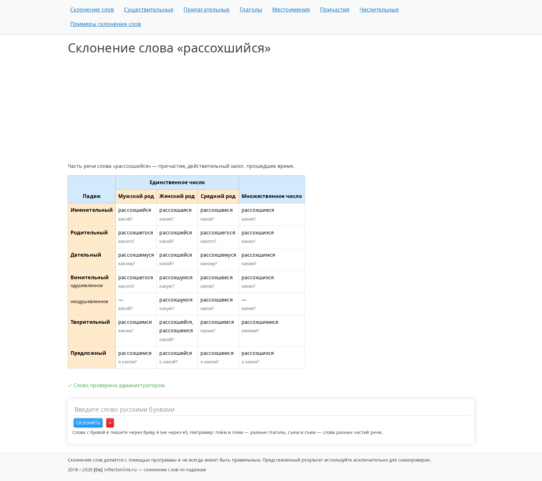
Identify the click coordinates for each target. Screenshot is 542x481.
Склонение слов (92, 9)
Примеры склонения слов (105, 24)
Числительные (379, 9)
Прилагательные (206, 9)
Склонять (88, 423)
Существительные (148, 9)
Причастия (334, 9)
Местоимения (291, 9)
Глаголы (251, 9)
